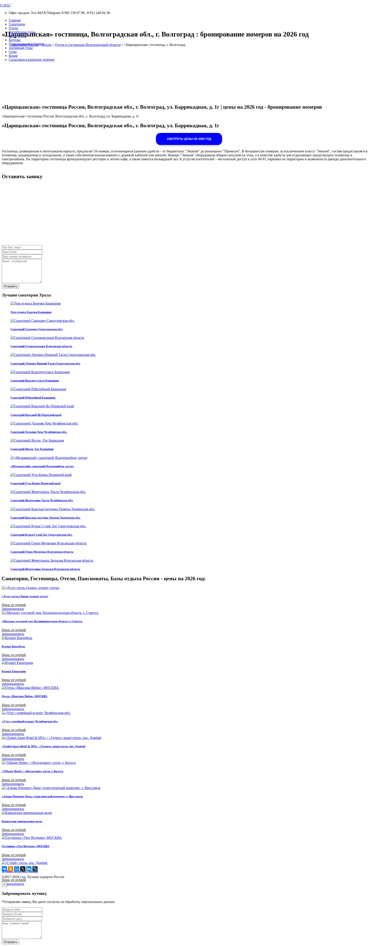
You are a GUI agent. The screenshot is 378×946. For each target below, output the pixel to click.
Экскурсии (17, 36)
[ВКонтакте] (4, 868)
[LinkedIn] (29, 868)
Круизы (14, 40)
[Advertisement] (133, 214)
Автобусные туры (22, 32)
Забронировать (13, 609)
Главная (15, 20)
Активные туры (21, 48)
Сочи (13, 52)
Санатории (17, 24)
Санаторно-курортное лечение (31, 59)
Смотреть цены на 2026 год (189, 139)
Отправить (11, 286)
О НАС (5, 5)
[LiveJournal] (35, 868)
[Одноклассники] (10, 868)
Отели (13, 28)
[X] (22, 868)
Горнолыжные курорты (26, 44)
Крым (13, 55)
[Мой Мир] (16, 868)
